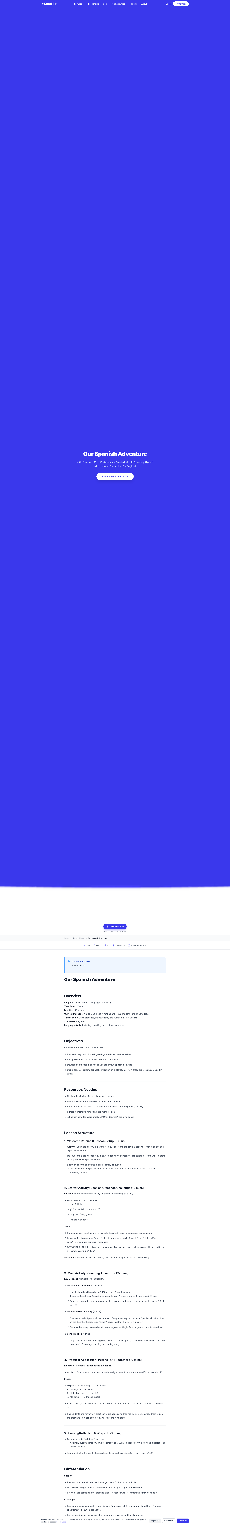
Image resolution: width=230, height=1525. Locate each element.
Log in (169, 4)
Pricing (134, 4)
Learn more (61, 1522)
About (144, 4)
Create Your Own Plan (115, 476)
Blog (105, 4)
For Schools (93, 4)
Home (66, 938)
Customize (168, 1521)
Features (78, 4)
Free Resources (118, 4)
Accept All (183, 1521)
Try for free (180, 4)
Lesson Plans (78, 938)
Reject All (155, 1521)
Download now (117, 926)
